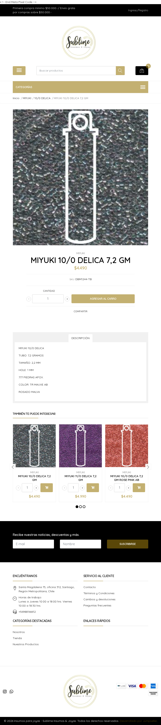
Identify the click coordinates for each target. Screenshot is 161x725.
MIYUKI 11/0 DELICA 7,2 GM (81, 477)
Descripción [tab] (80, 338)
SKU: (72, 279)
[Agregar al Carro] (46, 487)
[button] (77, 506)
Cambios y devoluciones (99, 599)
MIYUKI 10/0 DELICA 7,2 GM (34, 477)
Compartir (80, 311)
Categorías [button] (24, 87)
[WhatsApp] (11, 691)
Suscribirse (128, 544)
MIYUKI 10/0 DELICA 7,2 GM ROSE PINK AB (126, 477)
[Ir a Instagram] (4, 691)
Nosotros (19, 632)
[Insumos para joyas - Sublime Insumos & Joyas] (79, 42)
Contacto (89, 587)
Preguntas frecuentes (97, 605)
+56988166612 (27, 611)
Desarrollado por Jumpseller (138, 721)
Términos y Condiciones (98, 593)
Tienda (17, 638)
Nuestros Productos (26, 644)
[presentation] (13, 467)
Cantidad (49, 290)
